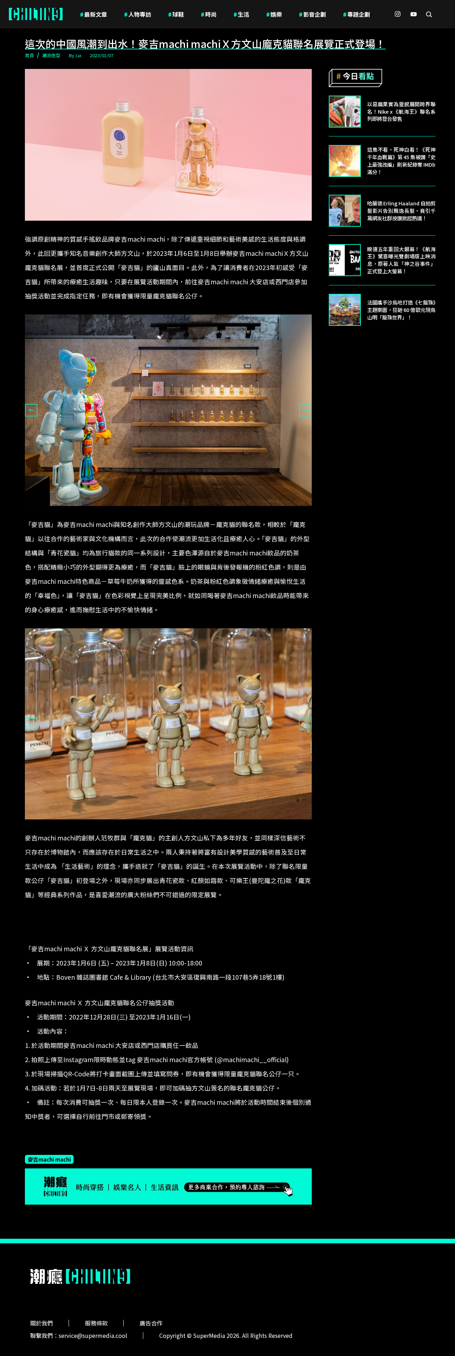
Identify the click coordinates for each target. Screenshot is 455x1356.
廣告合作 (151, 1323)
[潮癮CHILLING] (36, 14)
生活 (241, 14)
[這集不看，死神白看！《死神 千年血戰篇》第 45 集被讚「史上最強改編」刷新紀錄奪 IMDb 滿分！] (345, 161)
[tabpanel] (168, 410)
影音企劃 (312, 14)
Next (305, 410)
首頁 (29, 55)
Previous (31, 410)
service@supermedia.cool (93, 1335)
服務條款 (96, 1323)
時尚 (208, 14)
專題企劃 (356, 14)
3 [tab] (179, 511)
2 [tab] (168, 511)
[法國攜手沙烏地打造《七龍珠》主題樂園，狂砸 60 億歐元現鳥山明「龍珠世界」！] (345, 310)
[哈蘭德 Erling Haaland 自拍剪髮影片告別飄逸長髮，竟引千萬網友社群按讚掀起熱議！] (345, 211)
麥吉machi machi (49, 1159)
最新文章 (93, 14)
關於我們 (41, 1323)
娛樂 (274, 14)
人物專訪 (137, 14)
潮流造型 (51, 55)
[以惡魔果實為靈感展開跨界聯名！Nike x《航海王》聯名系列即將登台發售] (345, 112)
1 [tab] (157, 511)
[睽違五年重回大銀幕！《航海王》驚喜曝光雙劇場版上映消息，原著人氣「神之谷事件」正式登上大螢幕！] (345, 260)
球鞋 (176, 14)
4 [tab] (184, 824)
